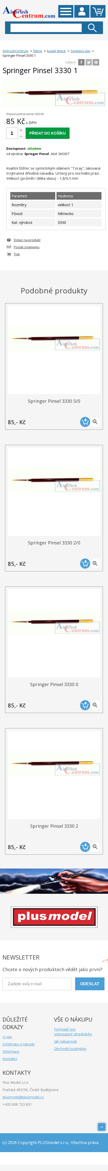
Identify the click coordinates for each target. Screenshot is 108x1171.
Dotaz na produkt (27, 240)
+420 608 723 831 (17, 1104)
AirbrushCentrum (15, 51)
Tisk (17, 254)
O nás (7, 1036)
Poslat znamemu (26, 247)
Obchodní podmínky (70, 1048)
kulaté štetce (56, 51)
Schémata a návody (19, 1044)
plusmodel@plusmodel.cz (23, 1097)
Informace (11, 1051)
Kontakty (10, 1058)
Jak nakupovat (65, 1041)
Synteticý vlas (80, 51)
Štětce (37, 51)
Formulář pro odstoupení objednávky (73, 1031)
